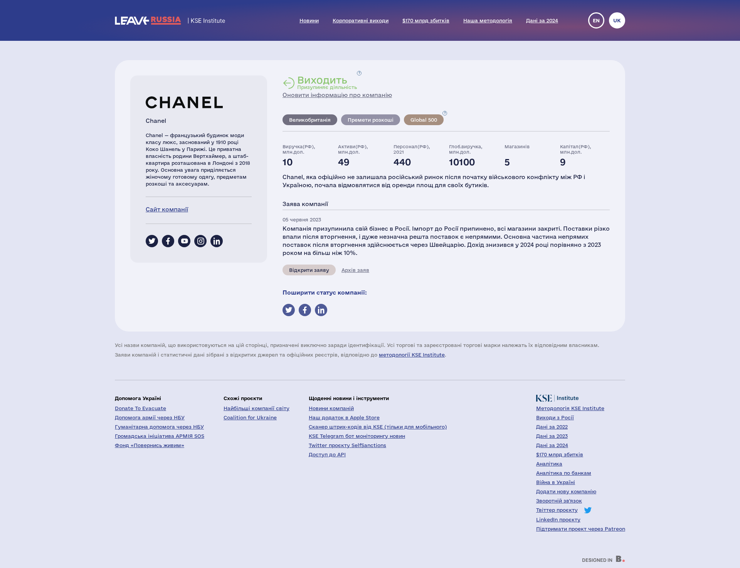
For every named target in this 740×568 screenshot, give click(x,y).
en (596, 20)
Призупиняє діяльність (327, 82)
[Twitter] (152, 241)
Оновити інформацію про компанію (337, 95)
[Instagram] (200, 241)
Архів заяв (355, 270)
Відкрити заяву (309, 270)
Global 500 (423, 119)
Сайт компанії (167, 209)
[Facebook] (168, 241)
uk (617, 20)
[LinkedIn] (216, 241)
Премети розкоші (371, 119)
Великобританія (310, 119)
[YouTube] (184, 241)
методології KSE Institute (412, 354)
